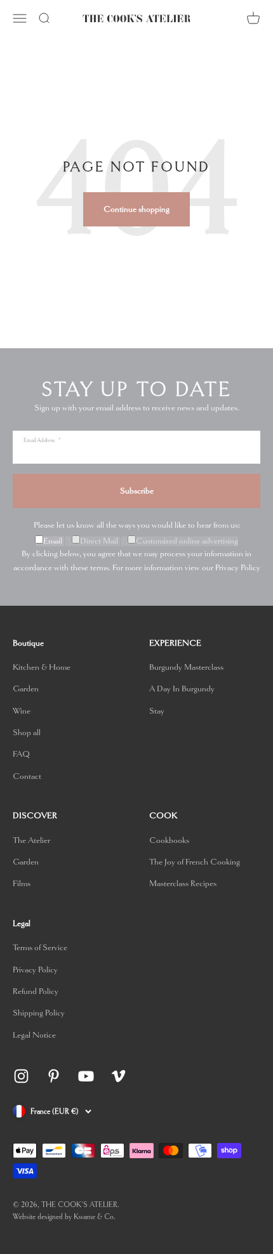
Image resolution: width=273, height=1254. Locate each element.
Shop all (27, 732)
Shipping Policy (39, 1012)
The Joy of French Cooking (194, 861)
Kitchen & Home (41, 667)
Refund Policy (35, 991)
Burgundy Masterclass (186, 667)
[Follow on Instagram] (21, 1076)
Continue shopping (136, 209)
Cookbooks (169, 840)
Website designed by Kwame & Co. (64, 1217)
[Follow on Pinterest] (53, 1076)
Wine (21, 710)
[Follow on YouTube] (86, 1076)
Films (21, 883)
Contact (27, 776)
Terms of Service (40, 947)
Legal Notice (34, 1034)
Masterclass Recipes (182, 883)
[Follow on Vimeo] (118, 1076)
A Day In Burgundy (182, 688)
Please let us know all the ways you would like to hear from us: (137, 524)
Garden (26, 688)
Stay (156, 710)
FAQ (21, 753)
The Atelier (31, 840)
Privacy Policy (237, 567)
